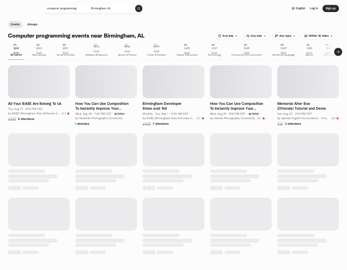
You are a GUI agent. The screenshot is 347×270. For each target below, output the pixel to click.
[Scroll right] (338, 52)
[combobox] (111, 8)
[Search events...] (138, 8)
